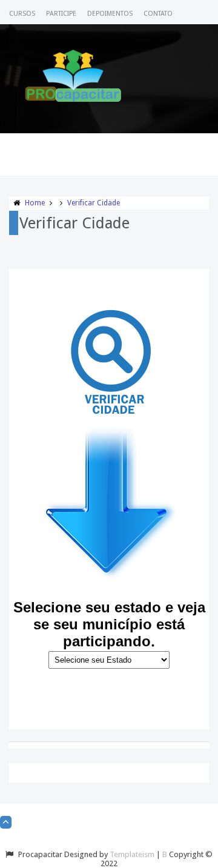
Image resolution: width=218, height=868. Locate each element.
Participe (61, 14)
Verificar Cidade (93, 203)
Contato (158, 14)
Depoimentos (110, 14)
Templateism (132, 854)
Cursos (22, 14)
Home (35, 203)
